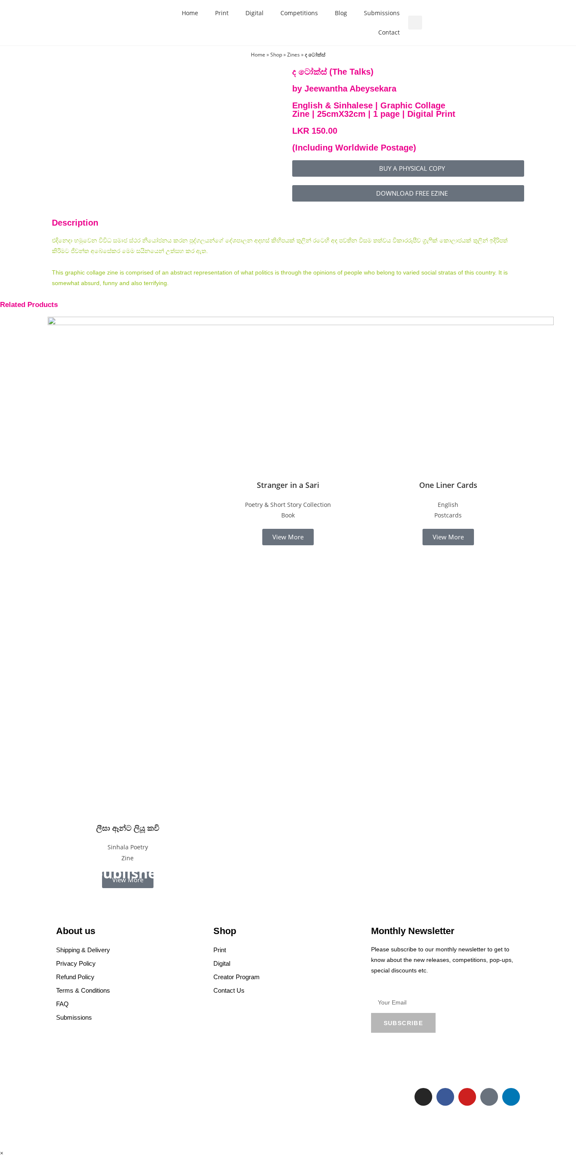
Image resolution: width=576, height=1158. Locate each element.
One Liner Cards (448, 485)
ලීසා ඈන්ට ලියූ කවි (127, 828)
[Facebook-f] (445, 1097)
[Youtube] (467, 1097)
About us (75, 931)
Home (190, 13)
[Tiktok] (489, 1097)
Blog (341, 13)
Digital (254, 13)
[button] (415, 23)
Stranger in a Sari (288, 485)
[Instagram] (423, 1097)
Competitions (299, 13)
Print (222, 13)
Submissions (382, 13)
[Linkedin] (511, 1097)
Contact (389, 32)
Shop (276, 54)
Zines (293, 54)
